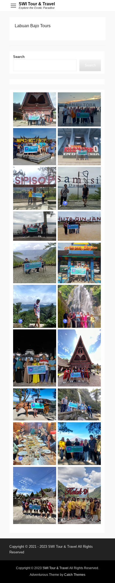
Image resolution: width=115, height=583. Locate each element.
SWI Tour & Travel (37, 4)
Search (19, 57)
